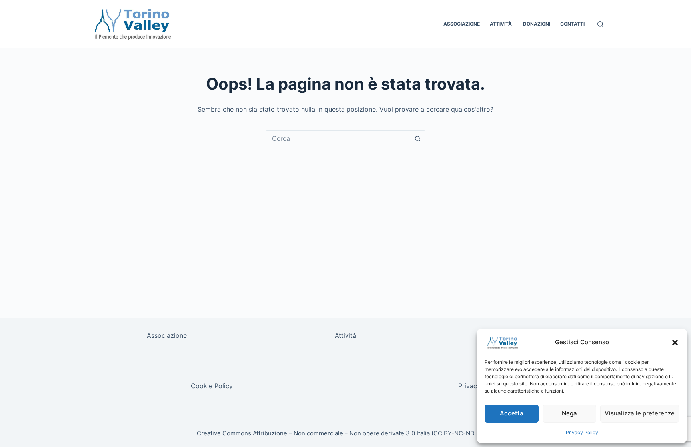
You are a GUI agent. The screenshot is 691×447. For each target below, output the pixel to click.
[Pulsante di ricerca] (417, 138)
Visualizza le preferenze (640, 413)
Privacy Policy (582, 432)
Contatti (572, 24)
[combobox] (338, 138)
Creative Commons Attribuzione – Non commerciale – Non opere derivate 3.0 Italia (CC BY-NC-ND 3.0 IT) (346, 433)
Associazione (461, 24)
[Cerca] (600, 24)
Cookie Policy (212, 386)
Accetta (511, 413)
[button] (675, 343)
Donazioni (536, 24)
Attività (501, 24)
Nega (569, 413)
